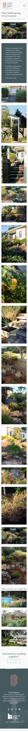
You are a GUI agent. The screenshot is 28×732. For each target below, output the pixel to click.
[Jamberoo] (14, 638)
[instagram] (12, 709)
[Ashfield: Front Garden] (14, 618)
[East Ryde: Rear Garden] (14, 599)
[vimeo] (19, 709)
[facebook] (8, 709)
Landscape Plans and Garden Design (13, 19)
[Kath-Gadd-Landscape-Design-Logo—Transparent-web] (8, 2)
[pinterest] (15, 709)
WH (22, 722)
